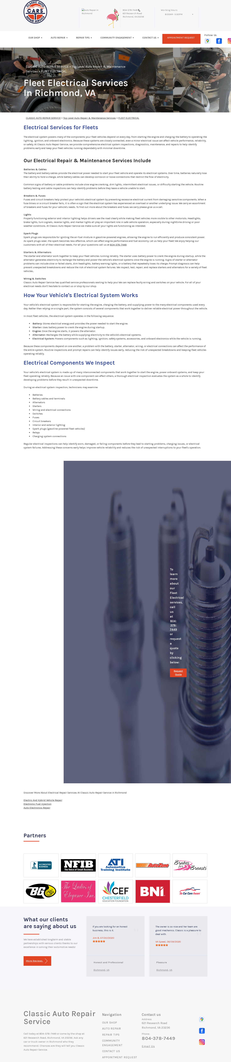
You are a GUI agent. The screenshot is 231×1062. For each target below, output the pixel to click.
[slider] (99, 941)
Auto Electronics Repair (37, 807)
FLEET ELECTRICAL (53, 71)
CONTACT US (149, 37)
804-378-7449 (130, 10)
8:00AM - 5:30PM (173, 14)
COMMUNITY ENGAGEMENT (116, 37)
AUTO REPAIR (58, 37)
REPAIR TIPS (83, 37)
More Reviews (34, 960)
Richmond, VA (101, 969)
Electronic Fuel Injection (37, 803)
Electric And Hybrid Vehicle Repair (43, 800)
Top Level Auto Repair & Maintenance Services (89, 117)
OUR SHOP (34, 37)
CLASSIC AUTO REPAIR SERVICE (47, 66)
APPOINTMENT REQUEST (181, 37)
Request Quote (178, 673)
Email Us (148, 1046)
